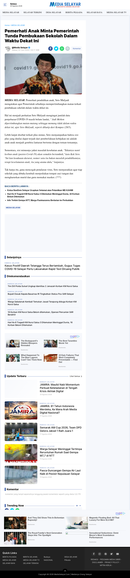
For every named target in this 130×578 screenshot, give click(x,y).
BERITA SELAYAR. (30, 557)
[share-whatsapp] (62, 48)
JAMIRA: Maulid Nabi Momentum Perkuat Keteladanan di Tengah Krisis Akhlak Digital (60, 388)
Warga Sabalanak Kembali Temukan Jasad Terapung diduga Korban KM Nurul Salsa (42, 303)
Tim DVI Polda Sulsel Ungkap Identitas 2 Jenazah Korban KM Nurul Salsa (43, 286)
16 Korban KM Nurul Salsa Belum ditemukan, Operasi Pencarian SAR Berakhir (40, 313)
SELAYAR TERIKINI (31, 563)
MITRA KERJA (105, 565)
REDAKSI (94, 559)
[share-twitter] (56, 48)
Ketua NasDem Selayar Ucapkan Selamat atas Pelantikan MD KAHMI (40, 190)
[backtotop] (65, 571)
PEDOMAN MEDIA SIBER (110, 559)
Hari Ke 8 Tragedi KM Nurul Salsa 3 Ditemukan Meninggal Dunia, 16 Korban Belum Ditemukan (40, 323)
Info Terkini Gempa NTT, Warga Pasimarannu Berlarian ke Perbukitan (40, 200)
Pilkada (67, 560)
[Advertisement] (43, 233)
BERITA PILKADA (74, 12)
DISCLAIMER (97, 562)
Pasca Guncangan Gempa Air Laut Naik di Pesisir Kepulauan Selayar (60, 472)
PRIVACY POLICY (112, 562)
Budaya (47, 557)
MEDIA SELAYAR (11, 12)
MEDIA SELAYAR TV (117, 12)
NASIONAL (48, 560)
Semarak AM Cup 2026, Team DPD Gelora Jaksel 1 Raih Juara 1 (61, 429)
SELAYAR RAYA (94, 12)
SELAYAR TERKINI (32, 12)
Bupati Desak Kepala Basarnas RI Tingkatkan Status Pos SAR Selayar (41, 294)
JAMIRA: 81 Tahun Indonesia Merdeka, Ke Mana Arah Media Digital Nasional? (58, 409)
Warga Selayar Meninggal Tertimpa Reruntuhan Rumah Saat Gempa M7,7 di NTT (61, 452)
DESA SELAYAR (53, 12)
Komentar (76, 48)
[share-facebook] (50, 48)
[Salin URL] (67, 48)
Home (7, 25)
